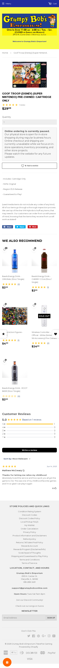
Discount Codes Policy (29, 518)
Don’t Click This (28, 631)
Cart (54, 3)
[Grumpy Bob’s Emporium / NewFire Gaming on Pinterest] (38, 636)
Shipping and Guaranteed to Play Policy (29, 556)
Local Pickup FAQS (29, 522)
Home (5, 53)
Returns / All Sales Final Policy (29, 542)
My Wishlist (29, 525)
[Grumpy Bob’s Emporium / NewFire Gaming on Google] (44, 636)
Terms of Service (29, 563)
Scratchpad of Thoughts (29, 553)
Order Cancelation (29, 529)
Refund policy (29, 539)
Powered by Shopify (28, 647)
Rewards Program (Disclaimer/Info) (29, 549)
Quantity (6, 117)
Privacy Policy (29, 532)
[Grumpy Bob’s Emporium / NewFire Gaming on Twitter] (28, 636)
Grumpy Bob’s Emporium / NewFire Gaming (32, 644)
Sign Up (51, 618)
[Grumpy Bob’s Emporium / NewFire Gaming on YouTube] (53, 636)
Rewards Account (29, 546)
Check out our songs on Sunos (29, 606)
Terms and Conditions (29, 559)
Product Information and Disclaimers (30, 535)
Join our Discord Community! (29, 600)
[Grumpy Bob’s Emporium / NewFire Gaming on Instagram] (49, 636)
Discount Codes (29, 515)
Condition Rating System (29, 511)
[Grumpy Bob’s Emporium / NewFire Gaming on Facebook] (33, 636)
